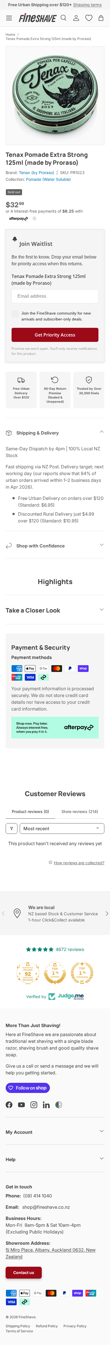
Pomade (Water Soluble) (48, 179)
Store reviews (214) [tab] (79, 811)
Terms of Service (19, 1331)
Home (10, 34)
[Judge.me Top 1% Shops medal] (55, 973)
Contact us (23, 1272)
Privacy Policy (75, 1326)
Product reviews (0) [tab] (30, 811)
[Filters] (11, 828)
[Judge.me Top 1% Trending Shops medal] (82, 973)
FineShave (27, 1317)
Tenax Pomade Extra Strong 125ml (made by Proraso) (48, 39)
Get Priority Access (55, 335)
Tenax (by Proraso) (36, 172)
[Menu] (9, 18)
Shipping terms (87, 4)
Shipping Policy (18, 1326)
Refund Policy (47, 1326)
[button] (101, 18)
